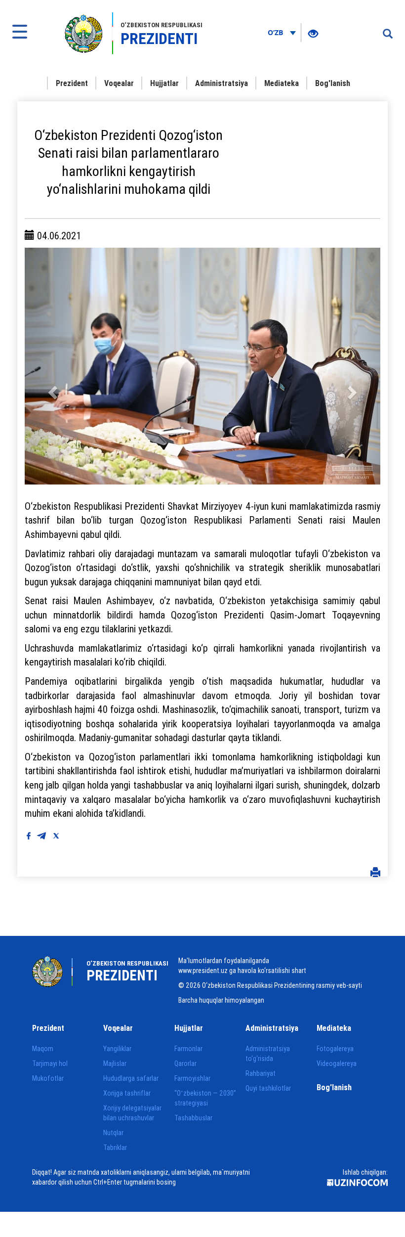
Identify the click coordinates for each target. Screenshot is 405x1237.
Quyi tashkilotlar (268, 1088)
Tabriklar (115, 1147)
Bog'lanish (332, 83)
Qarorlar (185, 1063)
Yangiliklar (117, 1048)
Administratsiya (221, 83)
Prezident (72, 83)
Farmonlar (188, 1048)
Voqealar (119, 83)
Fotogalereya (335, 1048)
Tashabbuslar (193, 1117)
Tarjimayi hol (50, 1063)
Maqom (42, 1048)
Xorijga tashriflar (127, 1093)
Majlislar (114, 1063)
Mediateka (281, 83)
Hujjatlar (164, 83)
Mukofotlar (48, 1078)
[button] (51, 366)
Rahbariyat (260, 1073)
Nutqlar (113, 1132)
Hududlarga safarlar (131, 1078)
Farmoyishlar (192, 1078)
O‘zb (276, 32)
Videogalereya (337, 1063)
